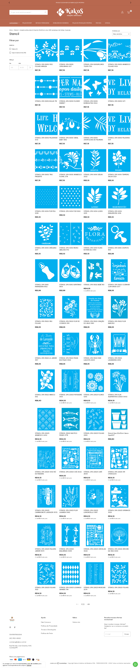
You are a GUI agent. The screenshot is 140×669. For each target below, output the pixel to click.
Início (11, 30)
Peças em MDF (27, 23)
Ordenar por (116, 31)
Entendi (29, 665)
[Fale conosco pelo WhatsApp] (135, 664)
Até (20, 63)
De (10, 63)
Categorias (13, 23)
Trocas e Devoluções (48, 630)
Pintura (98, 23)
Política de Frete (47, 633)
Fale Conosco (46, 622)
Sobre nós (76, 622)
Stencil (107, 23)
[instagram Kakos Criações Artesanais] (10, 627)
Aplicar (30, 67)
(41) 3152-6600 (15, 638)
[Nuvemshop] (58, 664)
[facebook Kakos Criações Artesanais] (15, 627)
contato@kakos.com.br (17, 642)
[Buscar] (45, 12)
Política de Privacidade (49, 626)
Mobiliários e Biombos (60, 23)
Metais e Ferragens (42, 23)
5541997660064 (15, 635)
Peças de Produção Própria (82, 23)
